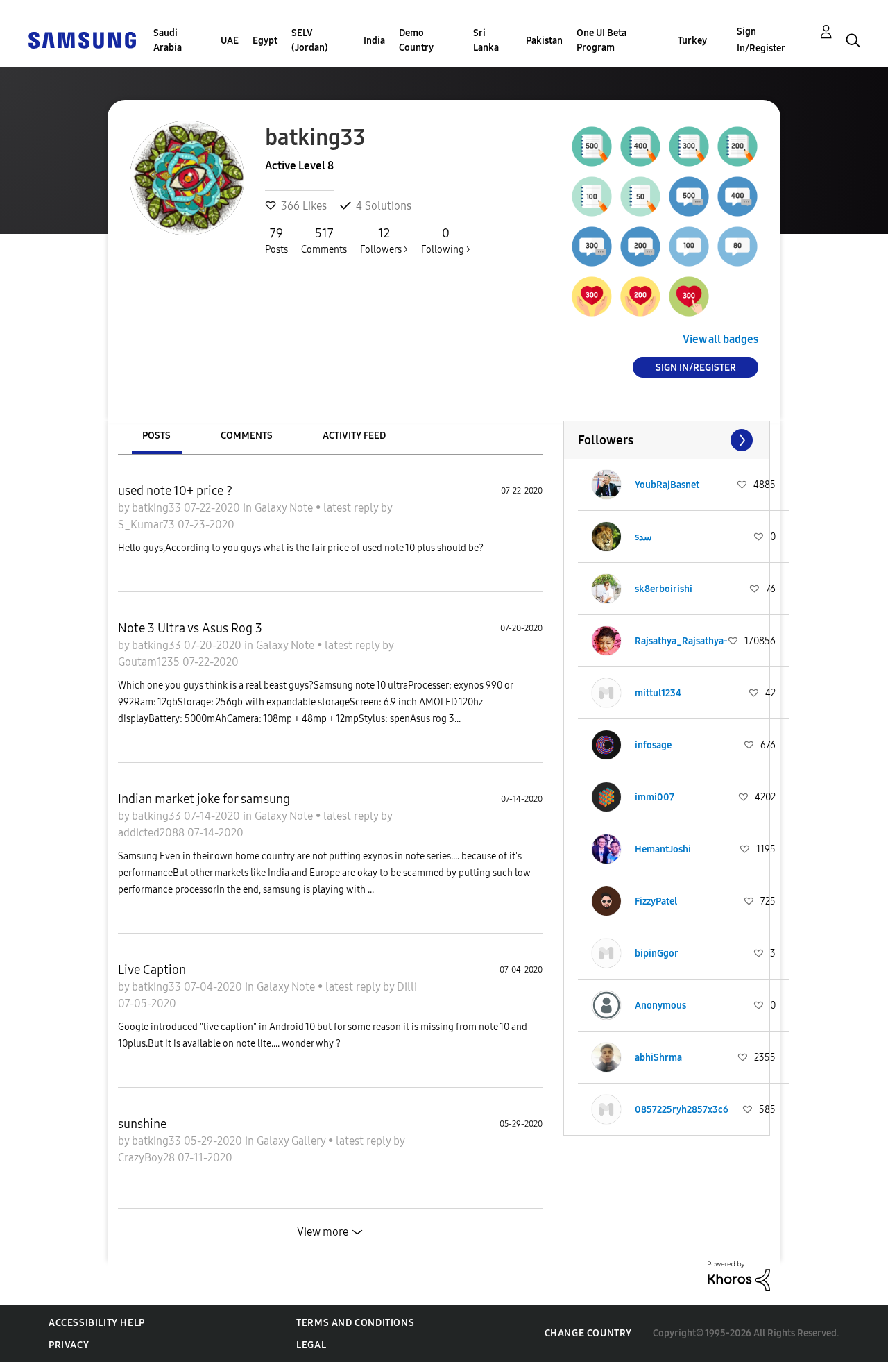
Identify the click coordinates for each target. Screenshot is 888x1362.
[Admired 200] (640, 296)
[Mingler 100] (689, 246)
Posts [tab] (156, 436)
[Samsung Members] (82, 39)
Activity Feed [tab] (354, 436)
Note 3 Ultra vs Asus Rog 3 (190, 628)
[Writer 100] (592, 196)
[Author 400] (640, 146)
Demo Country (416, 40)
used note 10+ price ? (175, 490)
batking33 (158, 507)
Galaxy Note (285, 507)
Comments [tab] (247, 436)
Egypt (265, 41)
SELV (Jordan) (309, 40)
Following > (445, 240)
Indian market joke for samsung (204, 799)
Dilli (407, 986)
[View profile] (606, 484)
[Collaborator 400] (737, 196)
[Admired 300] (592, 296)
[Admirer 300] (689, 296)
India (374, 41)
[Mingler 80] (737, 246)
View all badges (720, 339)
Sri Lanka (486, 40)
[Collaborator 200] (640, 246)
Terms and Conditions (355, 1323)
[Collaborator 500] (689, 196)
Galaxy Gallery (292, 1140)
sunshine (142, 1124)
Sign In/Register (761, 40)
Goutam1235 (150, 662)
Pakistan (544, 41)
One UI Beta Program (601, 40)
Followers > (384, 240)
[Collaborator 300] (592, 246)
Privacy (69, 1345)
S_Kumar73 (148, 524)
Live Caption (152, 969)
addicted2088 (152, 832)
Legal (311, 1345)
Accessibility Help (97, 1323)
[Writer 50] (640, 196)
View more (322, 1231)
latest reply (352, 507)
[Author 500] (592, 146)
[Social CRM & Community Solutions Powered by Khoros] (739, 1275)
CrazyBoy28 (148, 1157)
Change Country (588, 1333)
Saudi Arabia (167, 40)
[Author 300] (689, 146)
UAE (230, 41)
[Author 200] (737, 146)
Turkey (692, 41)
